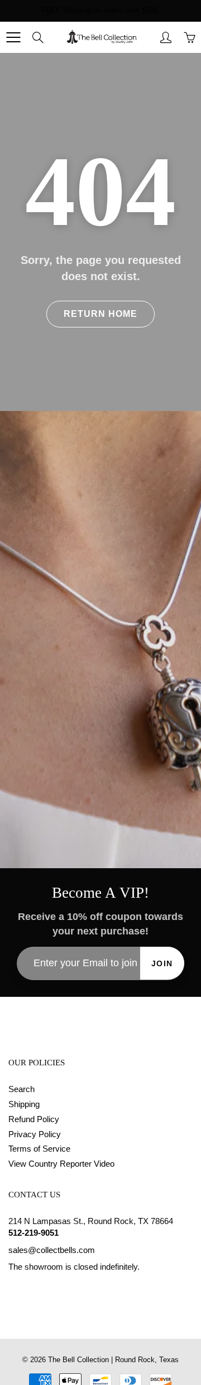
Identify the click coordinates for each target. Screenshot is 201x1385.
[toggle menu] (13, 37)
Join (162, 963)
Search (21, 1089)
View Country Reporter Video (61, 1163)
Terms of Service (39, 1148)
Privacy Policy (34, 1134)
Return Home (100, 314)
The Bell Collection (78, 1359)
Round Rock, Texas (147, 1359)
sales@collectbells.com (51, 1250)
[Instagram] (40, 1288)
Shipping (24, 1104)
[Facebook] (14, 1288)
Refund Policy (33, 1119)
